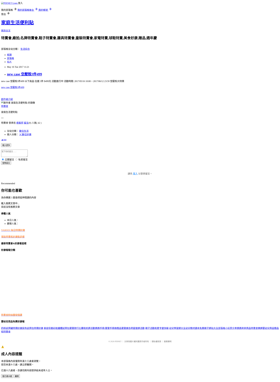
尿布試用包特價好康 (32, 328)
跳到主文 (5, 30)
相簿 (9, 55)
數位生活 (24, 131)
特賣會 (4, 106)
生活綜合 (25, 49)
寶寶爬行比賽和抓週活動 (82, 328)
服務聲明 (168, 341)
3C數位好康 (25, 134)
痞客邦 (19, 123)
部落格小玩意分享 (227, 328)
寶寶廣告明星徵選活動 (133, 328)
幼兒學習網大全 (177, 328)
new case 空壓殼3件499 (24, 74)
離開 (17, 376)
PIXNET (118, 341)
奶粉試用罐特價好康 (11, 328)
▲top (3, 139)
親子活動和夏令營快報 (157, 328)
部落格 (10, 58)
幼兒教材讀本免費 (195, 328)
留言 (26, 123)
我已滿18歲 (7, 376)
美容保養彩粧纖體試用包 (56, 328)
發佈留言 (6, 163)
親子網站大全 (211, 328)
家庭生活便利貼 (17, 22)
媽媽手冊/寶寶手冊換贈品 (108, 328)
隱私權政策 (156, 341)
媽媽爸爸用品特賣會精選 (249, 328)
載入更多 (6, 145)
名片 (9, 62)
